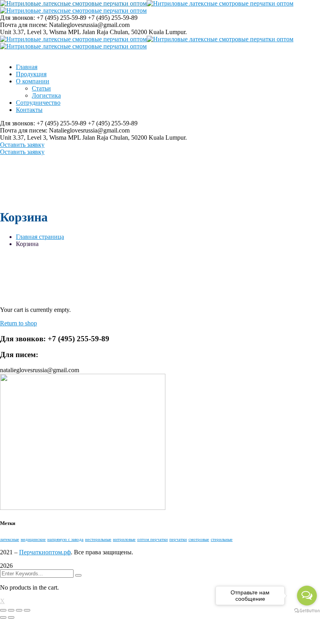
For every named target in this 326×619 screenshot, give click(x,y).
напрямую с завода (65, 539)
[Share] (11, 610)
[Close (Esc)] (3, 610)
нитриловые (124, 539)
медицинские (33, 539)
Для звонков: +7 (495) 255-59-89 (43, 17)
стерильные (222, 539)
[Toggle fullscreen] (19, 610)
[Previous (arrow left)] (3, 617)
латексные (9, 539)
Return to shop (18, 323)
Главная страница (40, 236)
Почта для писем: (23, 24)
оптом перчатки (152, 539)
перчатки (178, 539)
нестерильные (98, 539)
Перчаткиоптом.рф (45, 552)
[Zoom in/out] (27, 610)
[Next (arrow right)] (11, 617)
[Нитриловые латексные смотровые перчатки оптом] (73, 3)
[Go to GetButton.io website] (307, 610)
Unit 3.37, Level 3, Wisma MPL (40, 32)
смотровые (198, 539)
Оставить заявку (22, 144)
